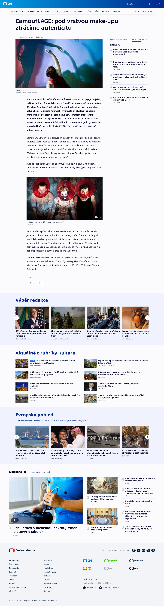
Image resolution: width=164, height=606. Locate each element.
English (27, 601)
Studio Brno (48, 568)
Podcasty (116, 11)
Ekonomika (77, 11)
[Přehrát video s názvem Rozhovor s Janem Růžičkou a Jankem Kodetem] (64, 198)
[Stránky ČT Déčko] (87, 568)
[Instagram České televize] (134, 550)
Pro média (48, 560)
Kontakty (47, 591)
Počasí (88, 11)
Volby (39, 11)
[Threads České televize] (153, 550)
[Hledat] (149, 4)
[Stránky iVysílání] (136, 560)
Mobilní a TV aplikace (17, 587)
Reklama (47, 564)
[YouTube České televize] (143, 550)
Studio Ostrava (50, 572)
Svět (57, 11)
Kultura (105, 11)
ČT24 (17, 35)
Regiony (66, 11)
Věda (97, 11)
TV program (14, 560)
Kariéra (47, 579)
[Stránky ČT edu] (133, 568)
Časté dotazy (49, 587)
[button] (65, 198)
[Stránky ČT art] (109, 568)
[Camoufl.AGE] (59, 63)
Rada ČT (47, 576)
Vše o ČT (12, 591)
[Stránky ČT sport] (110, 560)
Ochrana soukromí (39, 601)
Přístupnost (52, 601)
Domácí (48, 11)
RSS (153, 601)
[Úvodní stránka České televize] (22, 550)
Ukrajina (30, 11)
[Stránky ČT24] (87, 560)
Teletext (12, 572)
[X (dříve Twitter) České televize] (148, 550)
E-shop (12, 583)
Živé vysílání (14, 564)
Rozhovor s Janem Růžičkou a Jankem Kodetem (44, 222)
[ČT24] (7, 3)
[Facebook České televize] (139, 550)
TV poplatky (14, 568)
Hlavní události (17, 11)
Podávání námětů (51, 583)
